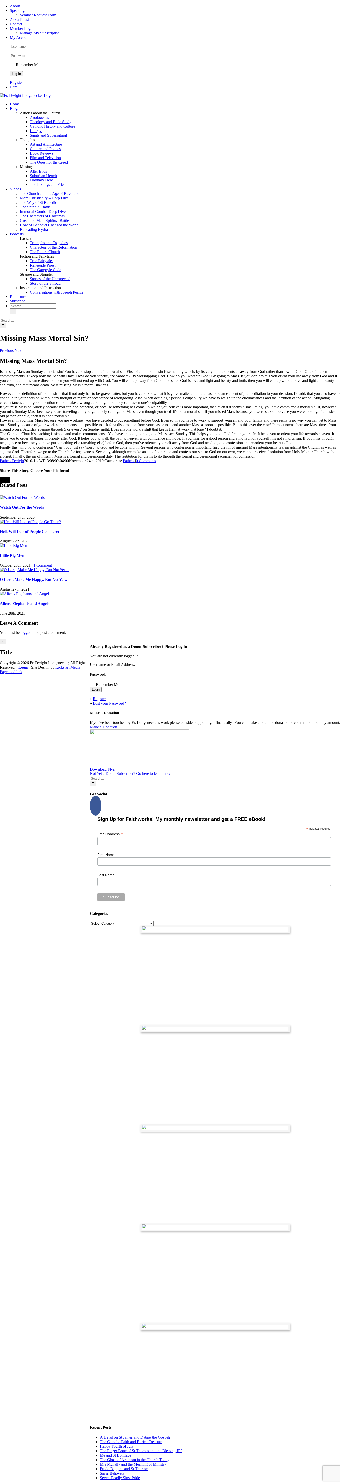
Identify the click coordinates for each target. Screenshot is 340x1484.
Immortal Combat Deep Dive (43, 211)
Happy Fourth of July (117, 1446)
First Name (106, 855)
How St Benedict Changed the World (49, 225)
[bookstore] (215, 1128)
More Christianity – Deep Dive (44, 198)
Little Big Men (12, 555)
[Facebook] (95, 806)
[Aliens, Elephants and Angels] (25, 594)
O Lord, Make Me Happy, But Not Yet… (34, 579)
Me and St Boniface (115, 1455)
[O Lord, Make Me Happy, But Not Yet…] (34, 570)
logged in (28, 632)
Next (18, 350)
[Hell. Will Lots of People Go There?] (30, 522)
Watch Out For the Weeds (22, 507)
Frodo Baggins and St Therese (124, 1469)
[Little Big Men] (13, 545)
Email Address (110, 834)
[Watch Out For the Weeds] (22, 497)
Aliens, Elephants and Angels (24, 603)
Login (23, 667)
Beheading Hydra (34, 229)
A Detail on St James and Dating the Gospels (135, 1437)
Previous (7, 350)
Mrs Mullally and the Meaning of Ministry (133, 1464)
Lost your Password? (109, 703)
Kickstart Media (67, 667)
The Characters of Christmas (42, 216)
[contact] (215, 1327)
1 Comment (42, 565)
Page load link (11, 672)
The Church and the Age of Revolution (50, 193)
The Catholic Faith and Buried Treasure (131, 1442)
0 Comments (146, 461)
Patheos (129, 461)
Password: (98, 674)
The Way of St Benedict (39, 202)
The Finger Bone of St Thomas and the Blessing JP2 (141, 1451)
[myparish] (215, 929)
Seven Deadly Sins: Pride (120, 1478)
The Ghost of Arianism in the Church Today (134, 1460)
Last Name (105, 875)
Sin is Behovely (112, 1473)
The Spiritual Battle (35, 207)
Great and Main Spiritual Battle (44, 220)
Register (16, 82)
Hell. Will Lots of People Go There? (30, 531)
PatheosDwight (12, 461)
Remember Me (27, 65)
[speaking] (215, 1227)
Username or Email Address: (112, 664)
